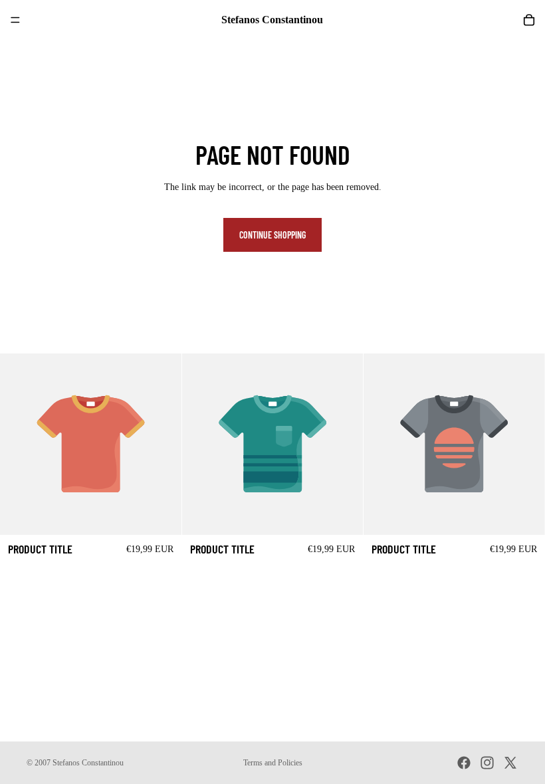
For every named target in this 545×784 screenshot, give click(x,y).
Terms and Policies (272, 762)
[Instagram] (487, 763)
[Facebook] (464, 763)
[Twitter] (510, 763)
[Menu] (15, 20)
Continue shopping (272, 235)
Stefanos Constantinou (88, 762)
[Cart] (529, 20)
